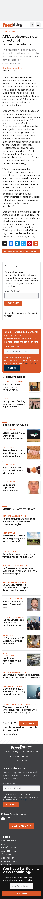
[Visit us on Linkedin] (8, 818)
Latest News (9, 32)
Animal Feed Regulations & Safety (19, 704)
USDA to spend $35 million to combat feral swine (13, 641)
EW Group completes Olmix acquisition (11, 661)
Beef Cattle (8, 533)
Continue (21, 893)
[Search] (32, 24)
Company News (9, 551)
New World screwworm (14, 565)
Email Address (12, 291)
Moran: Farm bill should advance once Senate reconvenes (11, 387)
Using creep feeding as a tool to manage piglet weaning (13, 404)
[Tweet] (23, 243)
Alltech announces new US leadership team (12, 604)
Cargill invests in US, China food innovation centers (13, 436)
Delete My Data (21, 826)
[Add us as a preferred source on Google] (35, 243)
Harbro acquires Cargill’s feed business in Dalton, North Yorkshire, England (18, 522)
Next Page (28, 723)
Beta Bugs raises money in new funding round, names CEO (20, 555)
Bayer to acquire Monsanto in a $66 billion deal (12, 470)
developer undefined (12, 68)
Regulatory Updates (13, 382)
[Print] (4, 243)
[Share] (11, 243)
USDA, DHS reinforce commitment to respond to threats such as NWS (17, 588)
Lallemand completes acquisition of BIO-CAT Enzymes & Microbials (21, 676)
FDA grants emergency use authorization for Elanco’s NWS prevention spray (19, 571)
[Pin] (29, 243)
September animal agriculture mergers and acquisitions (13, 453)
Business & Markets (12, 599)
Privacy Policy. (29, 363)
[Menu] (38, 24)
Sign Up (12, 368)
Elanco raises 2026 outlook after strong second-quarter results (13, 692)
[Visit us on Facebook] (3, 818)
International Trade (13, 617)
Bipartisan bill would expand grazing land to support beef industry (13, 538)
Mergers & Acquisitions (14, 516)
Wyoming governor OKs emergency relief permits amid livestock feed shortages (19, 710)
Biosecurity (8, 635)
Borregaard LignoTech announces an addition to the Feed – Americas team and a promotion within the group (13, 488)
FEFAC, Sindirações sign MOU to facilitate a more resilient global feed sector (13, 623)
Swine (5, 398)
